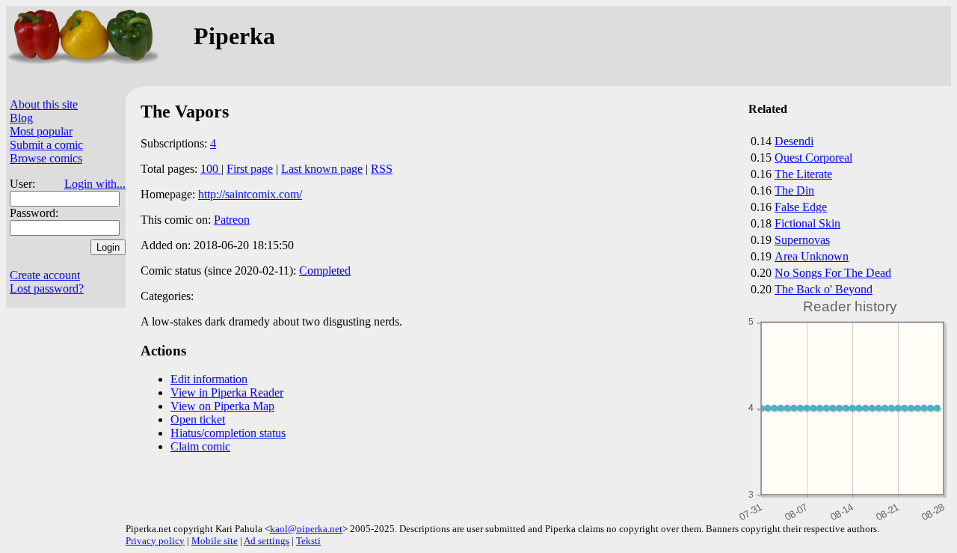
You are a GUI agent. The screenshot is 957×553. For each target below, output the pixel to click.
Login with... (95, 183)
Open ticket (197, 419)
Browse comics (46, 158)
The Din (794, 190)
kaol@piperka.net (306, 528)
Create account (45, 275)
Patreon (232, 219)
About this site (44, 104)
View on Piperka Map (222, 406)
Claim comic (200, 446)
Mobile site (214, 540)
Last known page (322, 168)
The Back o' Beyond (824, 289)
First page (250, 168)
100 (210, 168)
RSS (382, 168)
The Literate (803, 174)
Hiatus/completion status (228, 433)
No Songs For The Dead (833, 272)
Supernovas (802, 239)
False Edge (801, 207)
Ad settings (266, 540)
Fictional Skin (807, 223)
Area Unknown (812, 256)
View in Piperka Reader (226, 392)
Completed (325, 270)
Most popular (41, 131)
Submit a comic (46, 144)
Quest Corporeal (813, 157)
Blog (21, 117)
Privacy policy (155, 540)
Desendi (794, 141)
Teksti (308, 540)
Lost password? (47, 288)
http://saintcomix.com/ (250, 194)
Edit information (208, 379)
